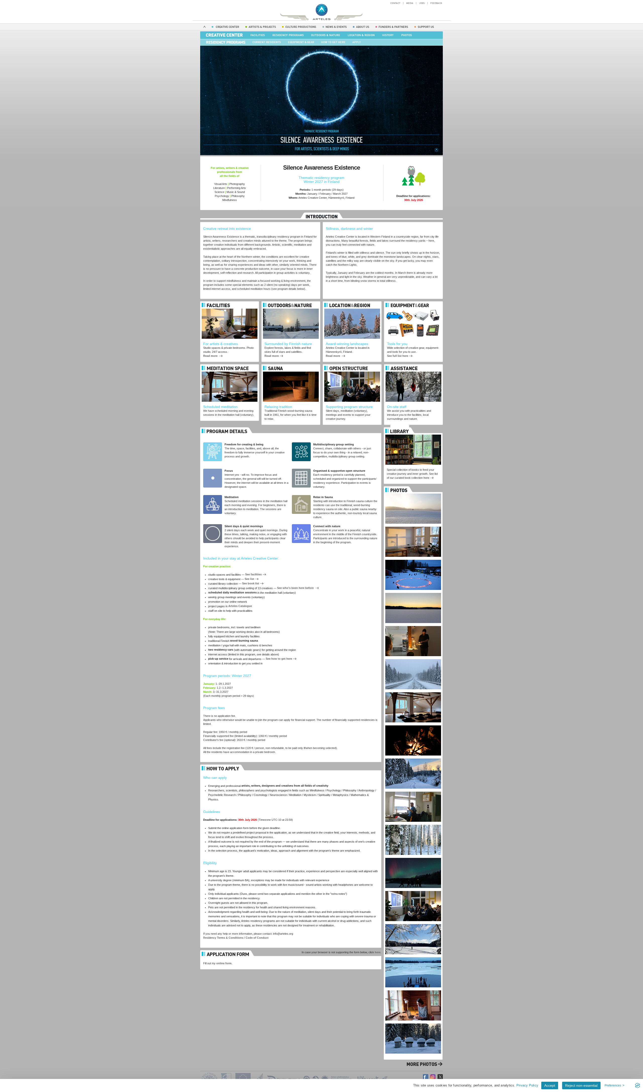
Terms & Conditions (230, 937)
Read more (210, 355)
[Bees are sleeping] (413, 1022)
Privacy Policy (527, 1085)
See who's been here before (295, 587)
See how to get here (279, 658)
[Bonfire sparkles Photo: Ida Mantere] (413, 724)
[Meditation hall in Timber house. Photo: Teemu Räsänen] (413, 691)
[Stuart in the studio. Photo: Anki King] (413, 790)
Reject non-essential (581, 1085)
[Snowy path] (413, 757)
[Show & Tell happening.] (413, 890)
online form (224, 963)
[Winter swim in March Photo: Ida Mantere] (413, 956)
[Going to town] (413, 658)
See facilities (253, 574)
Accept (549, 1085)
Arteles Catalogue (240, 605)
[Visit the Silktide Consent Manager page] (637, 1085)
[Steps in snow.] (413, 591)
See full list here (397, 355)
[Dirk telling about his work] (413, 625)
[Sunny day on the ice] (413, 923)
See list (249, 578)
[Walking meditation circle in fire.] (413, 558)
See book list (250, 583)
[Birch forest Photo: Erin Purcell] (413, 823)
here (378, 952)
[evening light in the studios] (413, 525)
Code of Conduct (257, 937)
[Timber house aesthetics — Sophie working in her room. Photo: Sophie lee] (413, 989)
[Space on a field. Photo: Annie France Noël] (413, 492)
